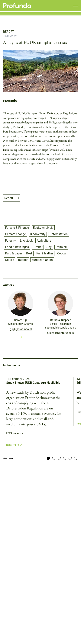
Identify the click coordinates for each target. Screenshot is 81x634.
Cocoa (61, 253)
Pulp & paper (13, 253)
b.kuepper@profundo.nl (60, 332)
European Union (42, 260)
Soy (49, 247)
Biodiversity (37, 234)
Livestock (26, 240)
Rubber (23, 260)
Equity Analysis (43, 227)
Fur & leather (44, 253)
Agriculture (44, 240)
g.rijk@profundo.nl (21, 329)
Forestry (10, 240)
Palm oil (61, 247)
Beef (29, 253)
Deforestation (59, 234)
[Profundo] (17, 5)
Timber (37, 247)
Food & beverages (17, 247)
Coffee (9, 260)
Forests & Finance (17, 227)
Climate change (15, 234)
